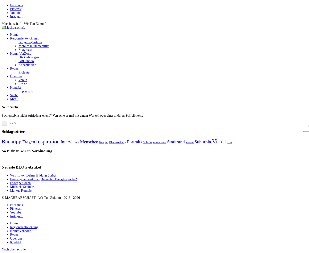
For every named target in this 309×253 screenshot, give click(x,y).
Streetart (190, 142)
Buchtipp (11, 141)
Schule (147, 142)
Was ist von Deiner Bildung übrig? (33, 175)
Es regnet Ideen (20, 183)
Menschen (89, 141)
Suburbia (202, 141)
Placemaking (117, 142)
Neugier (103, 142)
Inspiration (48, 141)
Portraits (134, 141)
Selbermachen (159, 142)
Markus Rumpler (21, 190)
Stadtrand (176, 141)
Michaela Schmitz (22, 186)
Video (219, 141)
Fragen (28, 141)
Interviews (70, 141)
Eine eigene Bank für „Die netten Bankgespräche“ (43, 179)
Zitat (229, 142)
